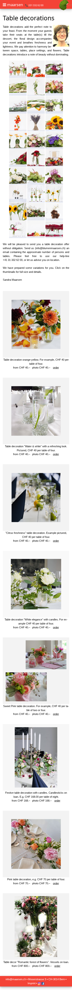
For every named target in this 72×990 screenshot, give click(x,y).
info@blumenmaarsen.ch (50, 248)
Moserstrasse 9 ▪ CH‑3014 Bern (46, 979)
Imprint (31, 983)
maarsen (15, 4)
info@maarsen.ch (16, 979)
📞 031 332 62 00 (34, 5)
